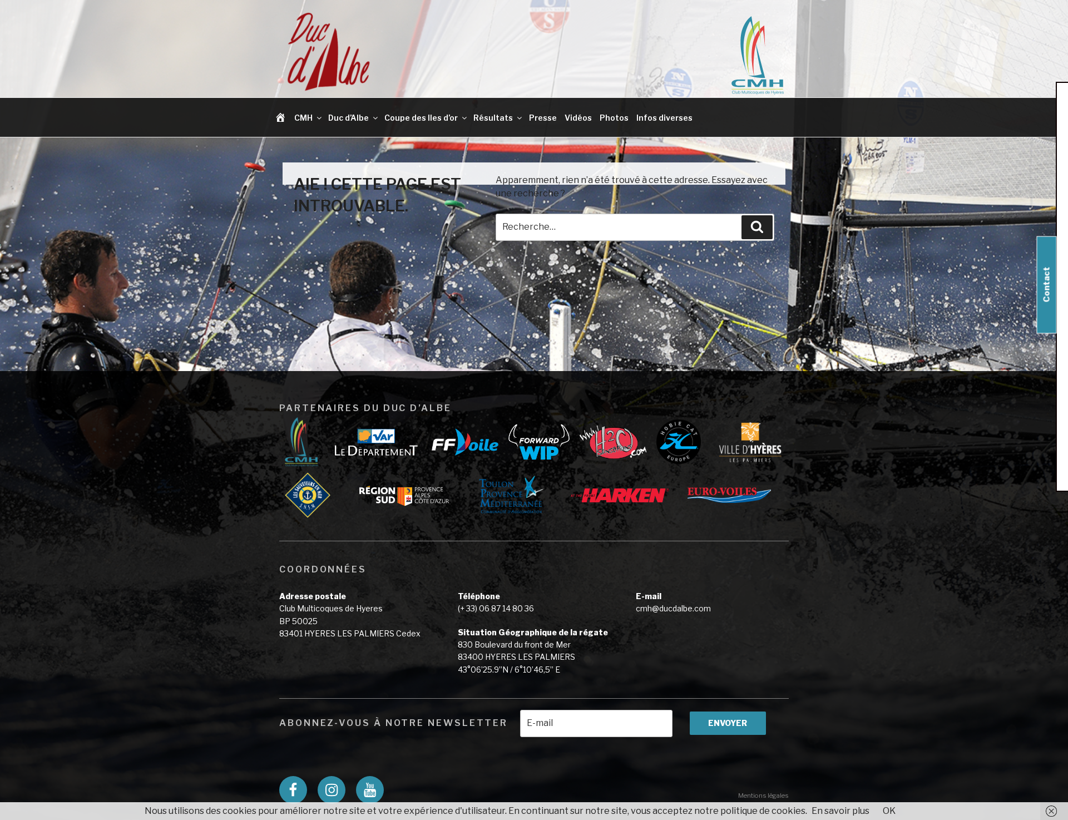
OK (889, 811)
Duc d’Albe (348, 117)
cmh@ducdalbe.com (673, 608)
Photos (614, 117)
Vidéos (578, 117)
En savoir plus (840, 811)
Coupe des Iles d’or (421, 117)
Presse (543, 117)
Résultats (493, 117)
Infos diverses (664, 117)
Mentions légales (763, 795)
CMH (303, 117)
